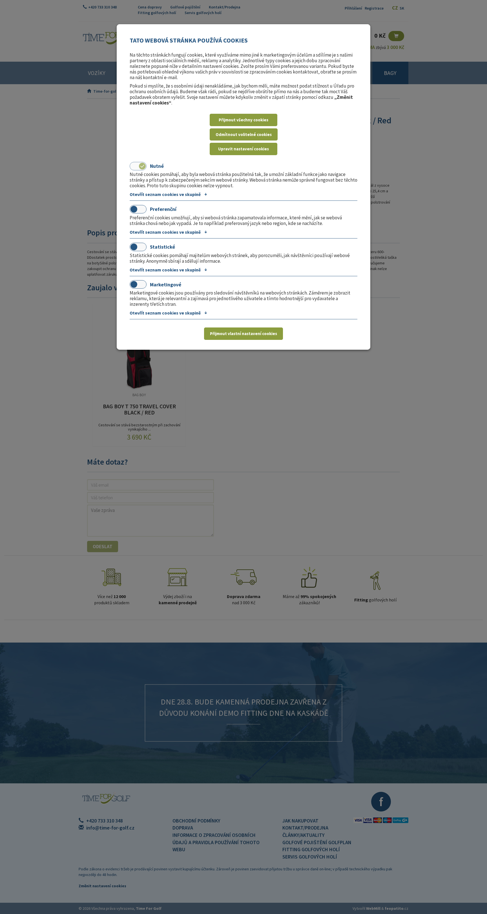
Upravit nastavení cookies (243, 148)
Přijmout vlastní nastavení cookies (243, 333)
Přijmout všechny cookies (243, 119)
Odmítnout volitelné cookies (244, 134)
